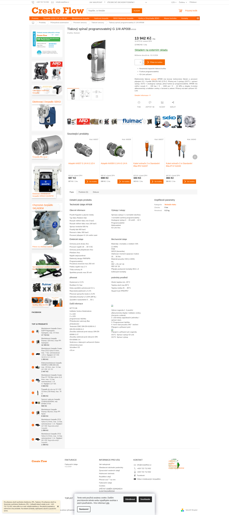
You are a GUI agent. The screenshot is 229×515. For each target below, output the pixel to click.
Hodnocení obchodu (106, 473)
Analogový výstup (118, 220)
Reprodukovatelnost (77, 291)
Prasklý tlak (74, 229)
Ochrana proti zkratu (78, 244)
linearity (80, 297)
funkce (79, 311)
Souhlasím (145, 499)
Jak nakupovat (95, 2)
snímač (154, 79)
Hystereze (73, 282)
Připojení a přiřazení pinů (120, 327)
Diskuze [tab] (96, 192)
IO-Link (114, 228)
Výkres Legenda (117, 310)
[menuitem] (35, 18)
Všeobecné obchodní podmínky (121, 2)
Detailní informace (141, 95)
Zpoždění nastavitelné (78, 300)
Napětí (72, 256)
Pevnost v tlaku (76, 232)
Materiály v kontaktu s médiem (123, 244)
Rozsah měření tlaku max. (80, 224)
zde (107, 503)
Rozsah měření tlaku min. (79, 221)
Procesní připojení (77, 235)
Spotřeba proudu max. (78, 272)
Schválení (74, 347)
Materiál (114, 259)
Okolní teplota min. (118, 282)
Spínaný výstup (117, 215)
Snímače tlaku (170, 204)
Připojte (114, 269)
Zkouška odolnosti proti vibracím (82, 337)
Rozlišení (73, 285)
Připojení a (115, 332)
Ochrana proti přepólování (80, 250)
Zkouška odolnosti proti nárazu (82, 331)
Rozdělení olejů (105, 477)
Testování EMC (76, 326)
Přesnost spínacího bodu (79, 294)
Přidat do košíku (156, 62)
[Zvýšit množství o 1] (143, 60)
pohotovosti (86, 288)
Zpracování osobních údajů (109, 470)
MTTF (72, 308)
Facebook (141, 475)
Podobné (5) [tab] (83, 192)
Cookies (102, 486)
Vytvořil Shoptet (191, 510)
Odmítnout (130, 499)
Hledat (137, 11)
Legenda (133, 332)
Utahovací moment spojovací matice (125, 254)
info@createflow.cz (144, 465)
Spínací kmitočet (76, 227)
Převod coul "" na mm (107, 480)
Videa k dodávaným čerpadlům (149, 479)
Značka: (73, 33)
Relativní (80, 218)
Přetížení (73, 253)
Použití (72, 215)
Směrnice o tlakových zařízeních (82, 342)
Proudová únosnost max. (79, 264)
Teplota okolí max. (118, 285)
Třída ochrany (75, 270)
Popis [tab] (72, 192)
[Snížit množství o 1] (143, 63)
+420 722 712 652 (144, 468)
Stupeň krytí (116, 291)
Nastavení (83, 509)
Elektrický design (76, 258)
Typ (71, 218)
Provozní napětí (76, 247)
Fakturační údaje (71, 464)
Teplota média (116, 288)
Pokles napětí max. (77, 267)
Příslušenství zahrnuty (78, 321)
